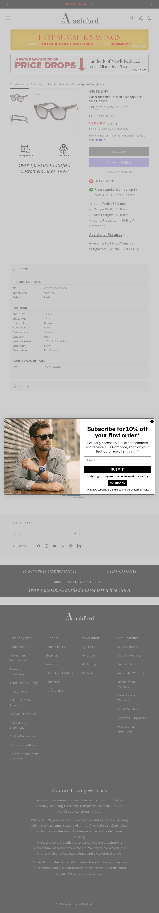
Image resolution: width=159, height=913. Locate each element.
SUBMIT (117, 469)
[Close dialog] (152, 421)
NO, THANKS (117, 482)
